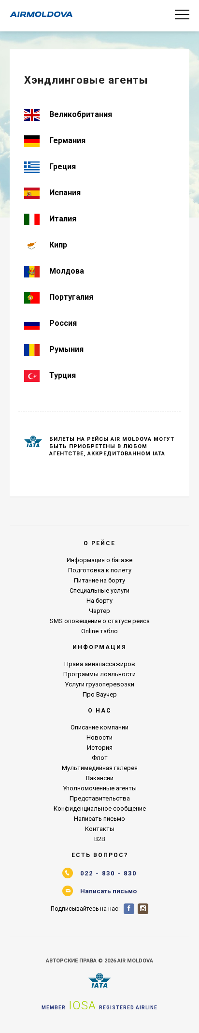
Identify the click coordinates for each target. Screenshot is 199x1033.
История (100, 747)
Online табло (99, 631)
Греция (62, 166)
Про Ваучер (100, 694)
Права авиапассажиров (99, 664)
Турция (62, 375)
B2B (99, 839)
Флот (100, 757)
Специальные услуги (99, 590)
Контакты (99, 828)
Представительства (100, 798)
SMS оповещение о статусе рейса (100, 621)
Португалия (71, 297)
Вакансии (100, 778)
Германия (67, 140)
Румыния (66, 349)
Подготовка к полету (99, 570)
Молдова (66, 271)
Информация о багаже (99, 560)
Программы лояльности (99, 674)
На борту (99, 600)
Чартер (99, 610)
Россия (63, 323)
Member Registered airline (99, 1005)
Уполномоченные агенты (100, 788)
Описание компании (99, 727)
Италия (62, 218)
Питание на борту (99, 580)
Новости (99, 737)
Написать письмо (99, 818)
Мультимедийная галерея (100, 767)
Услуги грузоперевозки (99, 684)
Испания (65, 192)
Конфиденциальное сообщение (100, 808)
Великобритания (80, 114)
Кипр (58, 244)
